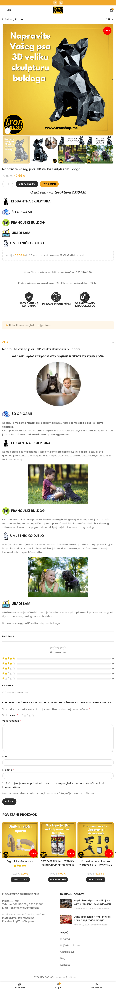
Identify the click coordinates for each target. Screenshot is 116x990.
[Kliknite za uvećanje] (8, 131)
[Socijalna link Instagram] (61, 2)
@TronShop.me (25, 921)
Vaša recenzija (11, 721)
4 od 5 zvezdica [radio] (30, 715)
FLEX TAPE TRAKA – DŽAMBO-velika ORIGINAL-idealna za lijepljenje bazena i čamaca (58, 865)
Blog (62, 958)
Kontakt (65, 965)
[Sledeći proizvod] (112, 19)
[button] (20, 879)
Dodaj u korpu (27, 183)
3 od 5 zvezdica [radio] (27, 715)
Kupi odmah (49, 183)
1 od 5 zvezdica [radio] (22, 715)
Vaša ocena (10, 715)
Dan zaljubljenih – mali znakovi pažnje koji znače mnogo (92, 918)
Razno (19, 19)
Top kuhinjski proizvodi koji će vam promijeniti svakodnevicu (92, 902)
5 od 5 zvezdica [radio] (32, 715)
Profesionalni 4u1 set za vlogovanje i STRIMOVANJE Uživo (95, 865)
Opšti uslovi (67, 952)
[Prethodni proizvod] (106, 19)
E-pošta (8, 770)
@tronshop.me (25, 918)
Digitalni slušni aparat (20, 861)
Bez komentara (100, 908)
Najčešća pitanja (70, 945)
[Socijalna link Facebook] (55, 2)
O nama (65, 939)
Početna (7, 19)
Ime (5, 756)
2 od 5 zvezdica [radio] (25, 715)
